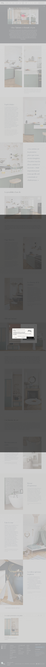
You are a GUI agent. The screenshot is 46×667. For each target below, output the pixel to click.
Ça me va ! (30, 337)
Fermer (16, 337)
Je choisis (23, 337)
